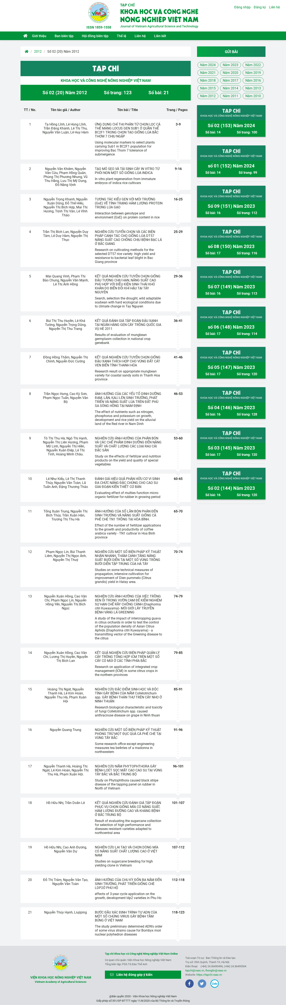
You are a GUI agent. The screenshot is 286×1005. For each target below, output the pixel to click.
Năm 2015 (208, 88)
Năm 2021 (208, 73)
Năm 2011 (230, 96)
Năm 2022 (253, 65)
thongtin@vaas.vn (216, 970)
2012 (38, 52)
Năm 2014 (230, 88)
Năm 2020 (230, 73)
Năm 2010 (253, 96)
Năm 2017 (230, 80)
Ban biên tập (64, 36)
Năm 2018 (208, 80)
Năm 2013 (253, 88)
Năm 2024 (208, 65)
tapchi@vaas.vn (194, 970)
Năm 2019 (253, 73)
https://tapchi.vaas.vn (209, 974)
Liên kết (160, 36)
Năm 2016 (253, 80)
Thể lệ (121, 36)
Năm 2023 (230, 65)
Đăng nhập (242, 7)
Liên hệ (140, 36)
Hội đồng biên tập (95, 36)
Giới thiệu (39, 36)
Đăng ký (260, 7)
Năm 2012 (208, 96)
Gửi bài (231, 52)
